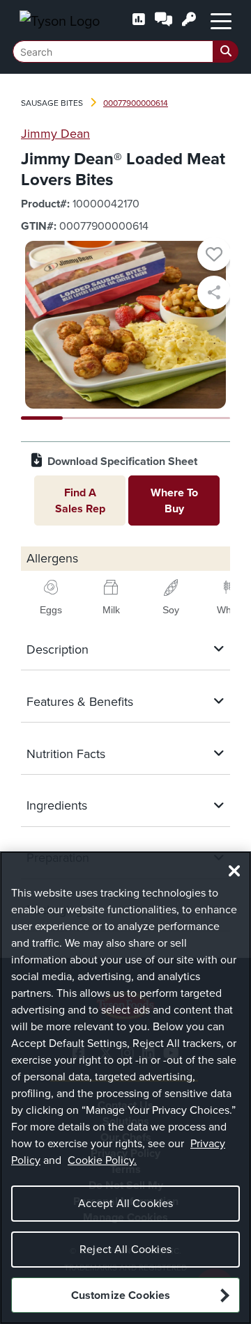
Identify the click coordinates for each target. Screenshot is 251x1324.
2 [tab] (84, 418)
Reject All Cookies (125, 1249)
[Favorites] (214, 256)
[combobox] (125, 51)
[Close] (234, 871)
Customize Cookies (121, 1295)
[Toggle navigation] (221, 20)
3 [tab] (125, 418)
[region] (125, 1087)
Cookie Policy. (102, 1160)
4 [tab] (167, 418)
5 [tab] (209, 418)
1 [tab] (42, 418)
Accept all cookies (126, 1203)
